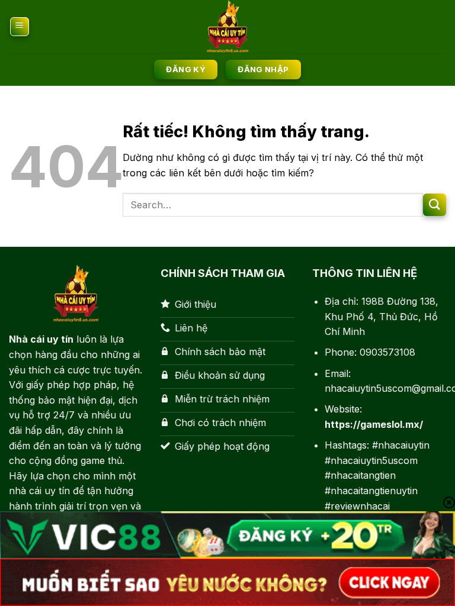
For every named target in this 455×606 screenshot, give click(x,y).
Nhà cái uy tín (41, 339)
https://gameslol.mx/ (374, 424)
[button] (19, 26)
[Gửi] (434, 205)
